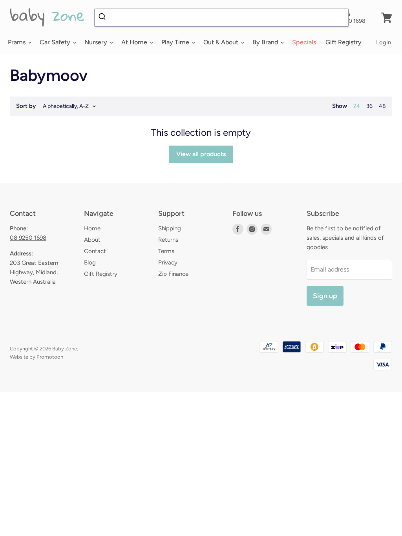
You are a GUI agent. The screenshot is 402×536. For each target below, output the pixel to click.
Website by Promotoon (36, 357)
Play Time (176, 42)
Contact (95, 251)
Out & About (221, 42)
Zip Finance (173, 273)
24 (356, 106)
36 (369, 106)
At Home (135, 42)
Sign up (325, 296)
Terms (166, 251)
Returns (168, 239)
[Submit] (103, 17)
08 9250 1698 (28, 237)
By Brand (266, 42)
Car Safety (56, 42)
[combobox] (221, 18)
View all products (201, 154)
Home (92, 228)
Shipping (169, 228)
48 (382, 106)
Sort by (26, 106)
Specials (304, 42)
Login (383, 42)
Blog (90, 262)
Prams (17, 42)
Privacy (167, 262)
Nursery (96, 42)
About (92, 239)
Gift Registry (343, 42)
